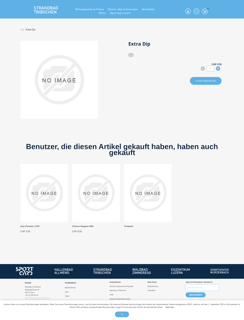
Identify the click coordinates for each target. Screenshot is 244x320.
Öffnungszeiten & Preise (89, 9)
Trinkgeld (128, 226)
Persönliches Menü (188, 11)
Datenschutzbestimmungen (120, 299)
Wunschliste (196, 11)
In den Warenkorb (206, 81)
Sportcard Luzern (120, 13)
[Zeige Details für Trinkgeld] (148, 221)
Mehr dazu (170, 307)
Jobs (67, 292)
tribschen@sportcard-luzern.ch (37, 298)
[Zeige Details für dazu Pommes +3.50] (44, 221)
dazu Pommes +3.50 (29, 226)
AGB (111, 295)
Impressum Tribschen (118, 290)
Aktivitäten (148, 9)
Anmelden (151, 290)
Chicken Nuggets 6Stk (83, 226)
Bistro (102, 13)
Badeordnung (70, 288)
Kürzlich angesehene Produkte (121, 286)
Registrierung (153, 286)
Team (67, 296)
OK (122, 314)
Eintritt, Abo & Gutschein (123, 9)
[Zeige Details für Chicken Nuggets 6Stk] (96, 221)
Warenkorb (207, 9)
